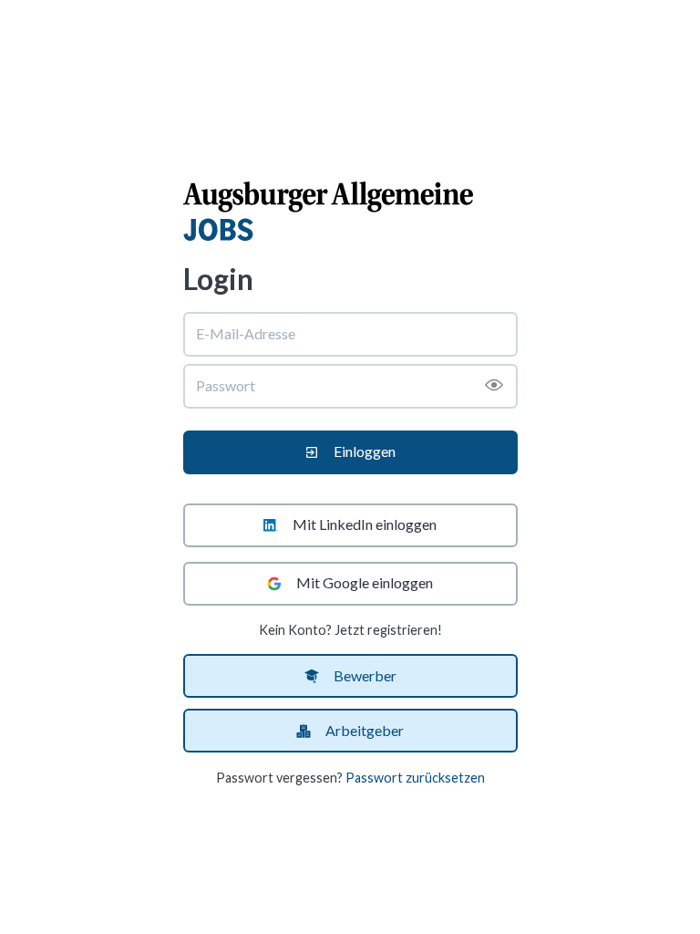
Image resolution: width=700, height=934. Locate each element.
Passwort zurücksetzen (415, 777)
